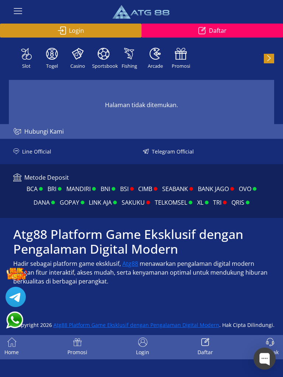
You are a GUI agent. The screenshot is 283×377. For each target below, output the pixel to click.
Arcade (155, 66)
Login (76, 31)
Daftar (218, 31)
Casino (77, 66)
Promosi (181, 66)
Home (11, 352)
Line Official (36, 151)
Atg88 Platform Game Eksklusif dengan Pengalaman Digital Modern (136, 324)
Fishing (129, 66)
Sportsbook (104, 66)
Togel (52, 66)
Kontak (270, 352)
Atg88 (130, 264)
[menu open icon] (18, 12)
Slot (26, 66)
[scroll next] (269, 58)
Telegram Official (173, 151)
